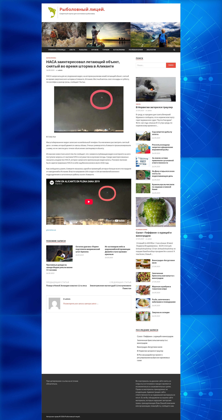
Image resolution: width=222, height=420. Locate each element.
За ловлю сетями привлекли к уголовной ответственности (163, 160)
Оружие (95, 50)
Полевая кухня (136, 50)
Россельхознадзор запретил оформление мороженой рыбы (162, 147)
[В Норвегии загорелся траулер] (156, 102)
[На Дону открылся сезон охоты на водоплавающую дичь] (143, 179)
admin (60, 70)
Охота (72, 50)
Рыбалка (83, 50)
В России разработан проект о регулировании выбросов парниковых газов (153, 357)
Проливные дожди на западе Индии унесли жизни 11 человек (59, 267)
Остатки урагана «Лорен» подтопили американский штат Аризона (88, 249)
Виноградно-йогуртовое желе (149, 347)
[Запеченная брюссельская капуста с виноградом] (143, 281)
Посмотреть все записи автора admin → (81, 303)
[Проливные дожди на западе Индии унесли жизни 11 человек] (59, 262)
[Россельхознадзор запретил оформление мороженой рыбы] (143, 153)
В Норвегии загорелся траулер (154, 107)
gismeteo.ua (51, 230)
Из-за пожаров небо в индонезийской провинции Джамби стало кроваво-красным (117, 250)
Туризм (105, 50)
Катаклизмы (119, 50)
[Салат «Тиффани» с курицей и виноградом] (156, 227)
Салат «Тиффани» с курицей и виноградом (155, 336)
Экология (151, 50)
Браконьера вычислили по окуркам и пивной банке (163, 186)
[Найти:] (156, 65)
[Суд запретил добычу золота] (143, 140)
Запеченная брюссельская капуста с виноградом (163, 275)
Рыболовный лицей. (82, 9)
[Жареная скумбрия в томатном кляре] (143, 294)
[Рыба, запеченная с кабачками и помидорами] (143, 307)
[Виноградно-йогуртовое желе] (143, 268)
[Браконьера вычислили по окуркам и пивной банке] (143, 192)
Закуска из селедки (161, 312)
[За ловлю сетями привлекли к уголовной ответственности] (143, 166)
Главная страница (56, 50)
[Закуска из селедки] (143, 320)
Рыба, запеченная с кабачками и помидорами (164, 300)
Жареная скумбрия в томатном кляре (161, 287)
